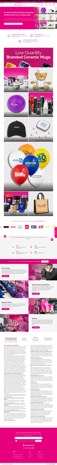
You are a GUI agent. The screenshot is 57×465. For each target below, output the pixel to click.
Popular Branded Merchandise (48, 339)
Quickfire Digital (52, 463)
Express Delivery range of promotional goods (12, 401)
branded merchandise (17, 347)
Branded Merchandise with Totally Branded (11, 339)
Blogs (14, 452)
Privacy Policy (40, 456)
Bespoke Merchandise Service (18, 456)
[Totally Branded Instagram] (26, 448)
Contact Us (5, 276)
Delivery (39, 452)
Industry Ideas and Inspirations (18, 454)
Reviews (30, 456)
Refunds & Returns (41, 454)
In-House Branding (24, 339)
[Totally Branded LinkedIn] (30, 448)
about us (46, 361)
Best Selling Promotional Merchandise (13, 23)
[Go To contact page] (38, 4)
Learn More (36, 294)
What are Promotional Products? (35, 339)
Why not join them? (40, 221)
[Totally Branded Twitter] (28, 448)
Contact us (45, 261)
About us (30, 452)
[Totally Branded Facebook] (24, 448)
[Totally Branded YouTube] (33, 448)
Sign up (38, 440)
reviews (11, 348)
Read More (5, 309)
